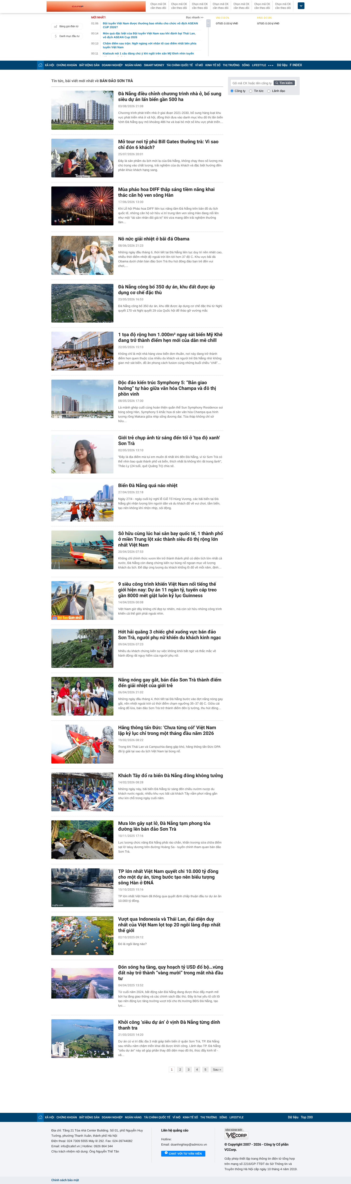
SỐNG (246, 65)
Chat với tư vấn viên (185, 1153)
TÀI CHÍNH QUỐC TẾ (179, 65)
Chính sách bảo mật (65, 1180)
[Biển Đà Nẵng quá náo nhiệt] (82, 502)
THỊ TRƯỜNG (231, 65)
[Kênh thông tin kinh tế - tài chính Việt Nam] (96, 6)
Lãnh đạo (278, 91)
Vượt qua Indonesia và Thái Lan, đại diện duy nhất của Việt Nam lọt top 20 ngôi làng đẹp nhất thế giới (169, 924)
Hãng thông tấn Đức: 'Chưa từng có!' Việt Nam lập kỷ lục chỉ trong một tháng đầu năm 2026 (167, 730)
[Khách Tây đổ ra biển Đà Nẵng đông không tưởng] (82, 792)
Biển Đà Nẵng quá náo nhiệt (147, 485)
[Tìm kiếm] (284, 82)
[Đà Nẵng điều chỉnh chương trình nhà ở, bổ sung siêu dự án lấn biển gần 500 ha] (82, 110)
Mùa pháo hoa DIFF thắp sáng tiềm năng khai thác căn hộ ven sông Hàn (166, 192)
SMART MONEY (154, 65)
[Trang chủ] (40, 65)
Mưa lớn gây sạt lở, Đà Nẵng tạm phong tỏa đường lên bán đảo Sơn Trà (164, 826)
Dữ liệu (282, 65)
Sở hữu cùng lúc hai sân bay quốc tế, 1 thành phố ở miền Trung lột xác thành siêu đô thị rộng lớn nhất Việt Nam (170, 539)
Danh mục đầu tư (69, 36)
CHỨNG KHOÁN (67, 65)
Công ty (240, 91)
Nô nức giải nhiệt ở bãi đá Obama (153, 239)
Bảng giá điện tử (69, 26)
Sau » (217, 1069)
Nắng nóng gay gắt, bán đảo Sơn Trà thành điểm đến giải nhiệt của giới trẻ (169, 682)
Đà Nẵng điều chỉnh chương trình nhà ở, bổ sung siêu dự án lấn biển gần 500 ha (169, 96)
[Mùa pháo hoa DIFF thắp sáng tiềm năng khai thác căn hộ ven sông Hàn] (82, 205)
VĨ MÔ (199, 65)
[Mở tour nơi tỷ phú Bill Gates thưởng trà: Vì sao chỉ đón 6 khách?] (82, 158)
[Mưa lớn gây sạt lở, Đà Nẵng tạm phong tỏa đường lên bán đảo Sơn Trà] (82, 839)
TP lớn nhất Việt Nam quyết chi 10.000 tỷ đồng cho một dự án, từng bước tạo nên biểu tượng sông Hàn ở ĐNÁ (168, 877)
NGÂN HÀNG (133, 65)
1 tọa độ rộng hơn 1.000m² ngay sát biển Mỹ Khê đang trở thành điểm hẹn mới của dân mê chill (170, 337)
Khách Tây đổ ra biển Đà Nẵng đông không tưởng (170, 775)
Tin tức (259, 91)
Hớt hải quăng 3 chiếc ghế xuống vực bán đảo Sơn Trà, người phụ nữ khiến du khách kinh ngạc (169, 634)
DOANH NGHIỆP (112, 65)
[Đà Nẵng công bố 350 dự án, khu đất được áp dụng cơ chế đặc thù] (82, 303)
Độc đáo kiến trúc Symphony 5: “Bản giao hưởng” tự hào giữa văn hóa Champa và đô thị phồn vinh (167, 388)
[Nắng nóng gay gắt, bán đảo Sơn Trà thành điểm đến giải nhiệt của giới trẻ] (82, 696)
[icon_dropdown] (301, 5)
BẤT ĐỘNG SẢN (89, 65)
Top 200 (307, 1117)
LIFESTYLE (259, 65)
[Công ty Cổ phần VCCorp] (262, 1134)
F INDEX (296, 65)
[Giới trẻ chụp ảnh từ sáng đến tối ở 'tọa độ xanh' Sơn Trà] (82, 454)
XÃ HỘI (49, 65)
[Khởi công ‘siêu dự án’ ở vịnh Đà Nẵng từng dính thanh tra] (82, 1038)
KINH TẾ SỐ (212, 65)
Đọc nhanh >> (194, 17)
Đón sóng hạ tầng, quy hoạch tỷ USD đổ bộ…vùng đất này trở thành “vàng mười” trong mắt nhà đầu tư (170, 972)
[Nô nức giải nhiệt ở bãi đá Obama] (82, 255)
